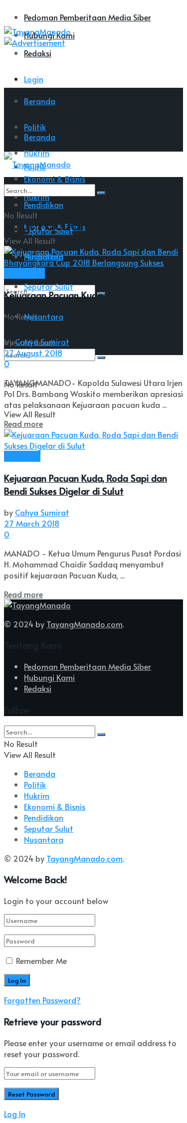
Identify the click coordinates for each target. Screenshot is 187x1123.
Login (33, 78)
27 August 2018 (33, 352)
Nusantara (43, 316)
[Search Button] (101, 357)
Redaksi (37, 52)
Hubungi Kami (49, 677)
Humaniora (24, 273)
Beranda (39, 100)
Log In (14, 1113)
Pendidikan (43, 817)
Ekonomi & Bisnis (54, 806)
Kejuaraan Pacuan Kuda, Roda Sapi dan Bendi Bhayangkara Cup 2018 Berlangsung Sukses (92, 307)
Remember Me (41, 960)
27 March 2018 (31, 523)
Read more (23, 423)
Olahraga (22, 456)
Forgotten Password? (42, 999)
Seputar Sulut (48, 286)
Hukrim (36, 795)
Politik (35, 784)
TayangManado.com (84, 623)
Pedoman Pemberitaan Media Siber (87, 16)
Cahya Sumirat (42, 341)
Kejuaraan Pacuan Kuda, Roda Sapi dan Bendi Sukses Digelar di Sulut (85, 484)
